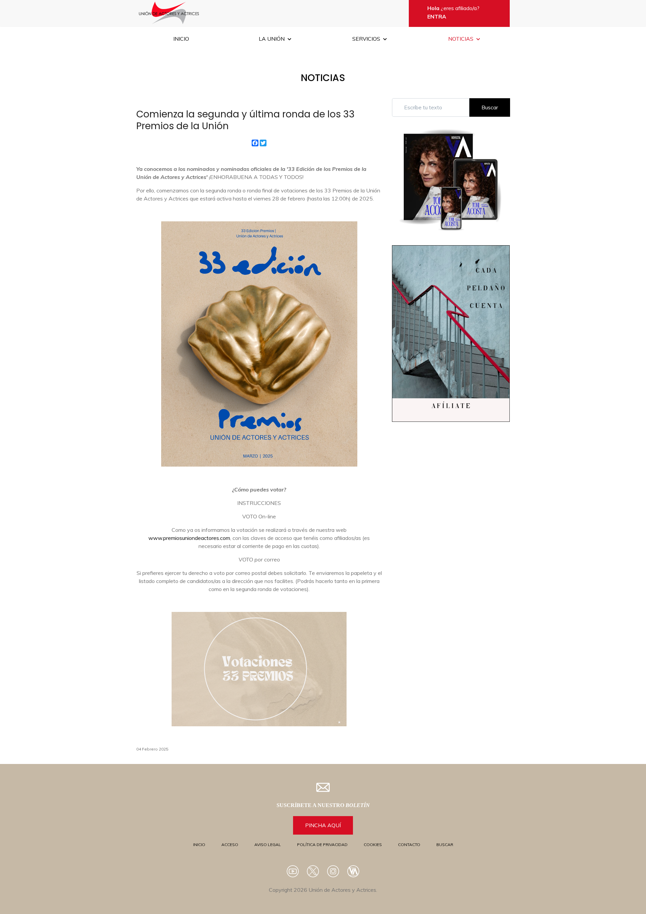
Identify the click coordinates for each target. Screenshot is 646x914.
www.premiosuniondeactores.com (189, 538)
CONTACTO (409, 844)
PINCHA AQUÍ (323, 825)
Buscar (489, 107)
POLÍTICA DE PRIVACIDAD (322, 844)
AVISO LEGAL (267, 844)
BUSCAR (444, 844)
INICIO (199, 844)
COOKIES (373, 844)
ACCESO (229, 844)
